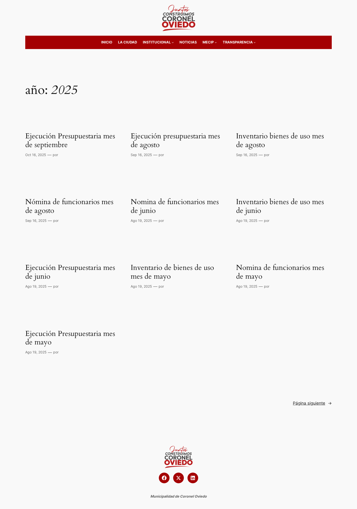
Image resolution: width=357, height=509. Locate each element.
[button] (164, 478)
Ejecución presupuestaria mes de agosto (175, 140)
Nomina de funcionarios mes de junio (175, 206)
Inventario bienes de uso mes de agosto (280, 140)
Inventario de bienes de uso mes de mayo (172, 272)
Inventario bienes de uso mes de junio (280, 206)
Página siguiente (312, 403)
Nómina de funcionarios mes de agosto (69, 206)
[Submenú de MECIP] (216, 42)
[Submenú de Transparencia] (255, 42)
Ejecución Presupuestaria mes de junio (70, 272)
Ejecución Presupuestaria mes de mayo (70, 338)
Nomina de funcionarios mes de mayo (280, 272)
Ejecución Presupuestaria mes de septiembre (70, 140)
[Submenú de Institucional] (173, 42)
